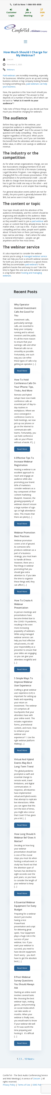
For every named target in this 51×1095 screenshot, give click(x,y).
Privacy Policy (9, 1084)
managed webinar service (35, 256)
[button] (25, 4)
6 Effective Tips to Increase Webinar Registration (24, 461)
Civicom (36, 1078)
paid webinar (37, 221)
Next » (30, 1058)
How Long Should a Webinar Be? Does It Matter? (25, 837)
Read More (22, 370)
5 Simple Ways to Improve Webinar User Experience (23, 682)
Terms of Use (24, 1084)
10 (25, 1058)
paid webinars (31, 264)
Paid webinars (9, 75)
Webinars (11, 69)
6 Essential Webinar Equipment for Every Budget (25, 906)
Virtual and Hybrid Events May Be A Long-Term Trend (24, 763)
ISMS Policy (37, 1084)
